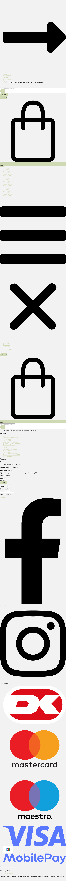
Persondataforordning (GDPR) (12, 443)
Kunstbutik (6, 168)
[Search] (2, 91)
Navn (1, 478)
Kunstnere (6, 169)
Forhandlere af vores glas (10, 437)
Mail (1, 480)
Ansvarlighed (7, 439)
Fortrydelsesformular (9, 445)
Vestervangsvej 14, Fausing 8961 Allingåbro (7, 491)
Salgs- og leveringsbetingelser (12, 442)
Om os (5, 436)
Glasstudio (6, 172)
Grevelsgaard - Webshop (7, 873)
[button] (33, 269)
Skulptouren (6, 171)
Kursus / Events (7, 174)
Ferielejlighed (7, 175)
